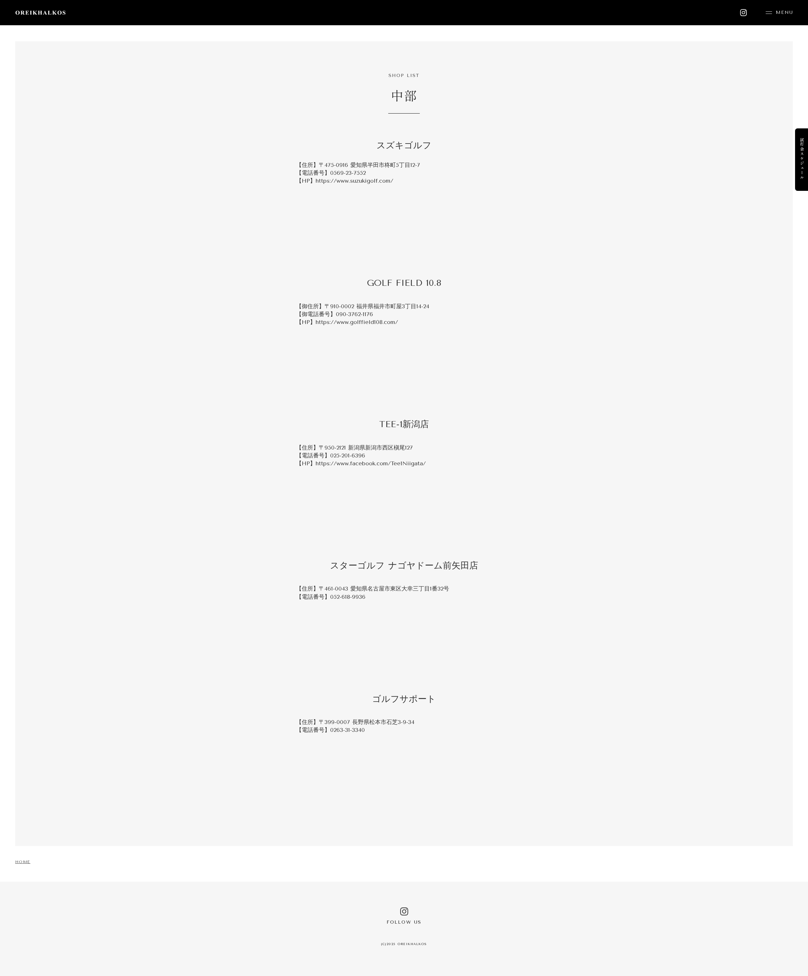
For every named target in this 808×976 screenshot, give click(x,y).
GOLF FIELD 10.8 (404, 283)
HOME (22, 862)
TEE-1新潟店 (404, 424)
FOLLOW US (404, 922)
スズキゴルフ (404, 145)
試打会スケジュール (802, 159)
